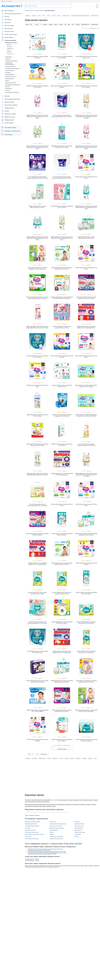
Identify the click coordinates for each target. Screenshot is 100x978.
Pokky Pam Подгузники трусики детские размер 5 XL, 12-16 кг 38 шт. (37, 622)
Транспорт (8, 22)
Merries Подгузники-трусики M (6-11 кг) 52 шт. (86, 268)
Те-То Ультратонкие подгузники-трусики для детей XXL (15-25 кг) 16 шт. (37, 177)
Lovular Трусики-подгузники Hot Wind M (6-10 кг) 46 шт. (61, 534)
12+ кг (39, 15)
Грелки (51, 834)
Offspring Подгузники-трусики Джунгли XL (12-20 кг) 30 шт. (86, 237)
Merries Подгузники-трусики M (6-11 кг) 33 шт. (86, 177)
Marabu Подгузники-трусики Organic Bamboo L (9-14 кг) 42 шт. (61, 268)
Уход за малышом (10, 70)
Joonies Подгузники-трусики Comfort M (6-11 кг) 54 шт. (86, 86)
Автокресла (8, 19)
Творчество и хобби (10, 114)
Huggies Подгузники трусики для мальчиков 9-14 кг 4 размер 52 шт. (62, 652)
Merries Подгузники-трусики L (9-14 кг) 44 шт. (86, 505)
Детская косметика (10, 66)
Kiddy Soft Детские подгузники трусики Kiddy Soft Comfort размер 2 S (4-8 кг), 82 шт (37, 238)
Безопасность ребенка (11, 105)
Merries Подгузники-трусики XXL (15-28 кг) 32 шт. (62, 356)
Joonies (49, 758)
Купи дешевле (8, 134)
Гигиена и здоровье (10, 40)
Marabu (66, 758)
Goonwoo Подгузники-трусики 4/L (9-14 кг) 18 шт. (62, 86)
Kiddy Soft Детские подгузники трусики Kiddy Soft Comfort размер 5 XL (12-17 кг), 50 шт (86, 475)
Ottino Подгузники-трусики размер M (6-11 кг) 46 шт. (61, 740)
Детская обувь (9, 28)
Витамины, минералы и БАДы (32, 821)
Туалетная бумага (10, 74)
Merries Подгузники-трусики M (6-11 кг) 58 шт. (86, 356)
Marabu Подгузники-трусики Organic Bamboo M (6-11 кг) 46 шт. (61, 563)
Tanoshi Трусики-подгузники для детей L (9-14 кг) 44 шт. (62, 206)
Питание (7, 96)
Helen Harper (10, 48)
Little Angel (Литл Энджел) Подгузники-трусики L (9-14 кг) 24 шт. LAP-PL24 (86, 415)
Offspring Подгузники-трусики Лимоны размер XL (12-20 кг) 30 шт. (62, 681)
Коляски (7, 16)
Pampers (84, 758)
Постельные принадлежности (13, 13)
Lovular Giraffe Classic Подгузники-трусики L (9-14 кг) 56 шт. (37, 593)
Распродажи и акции (10, 127)
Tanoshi (90, 758)
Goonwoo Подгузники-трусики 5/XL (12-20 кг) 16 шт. (62, 386)
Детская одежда (9, 25)
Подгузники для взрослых (56, 838)
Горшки (7, 80)
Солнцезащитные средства (12, 68)
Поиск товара (26, 6)
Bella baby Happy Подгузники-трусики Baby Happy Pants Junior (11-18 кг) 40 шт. (37, 327)
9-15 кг (59, 15)
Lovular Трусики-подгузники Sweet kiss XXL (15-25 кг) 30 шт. (86, 740)
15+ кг (43, 15)
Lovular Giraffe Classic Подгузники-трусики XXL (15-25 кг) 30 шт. (86, 622)
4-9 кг (48, 15)
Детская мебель (9, 10)
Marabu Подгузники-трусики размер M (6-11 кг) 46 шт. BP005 (37, 710)
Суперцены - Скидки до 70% (12, 131)
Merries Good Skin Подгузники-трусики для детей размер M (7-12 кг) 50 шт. (37, 297)
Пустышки (8, 72)
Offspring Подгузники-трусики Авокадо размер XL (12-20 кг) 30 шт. (86, 534)
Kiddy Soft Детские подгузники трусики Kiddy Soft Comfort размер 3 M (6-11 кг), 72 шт (37, 147)
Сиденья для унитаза (10, 82)
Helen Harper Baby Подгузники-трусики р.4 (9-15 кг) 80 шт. (37, 534)
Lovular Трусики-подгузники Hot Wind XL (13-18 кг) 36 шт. (86, 593)
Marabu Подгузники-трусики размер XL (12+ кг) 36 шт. (37, 86)
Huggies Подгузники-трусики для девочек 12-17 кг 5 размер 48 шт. (37, 563)
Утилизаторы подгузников (32, 832)
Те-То (95, 758)
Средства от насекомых (56, 826)
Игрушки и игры (9, 31)
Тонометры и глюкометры (56, 836)
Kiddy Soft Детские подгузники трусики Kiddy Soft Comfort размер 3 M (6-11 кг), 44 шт (62, 238)
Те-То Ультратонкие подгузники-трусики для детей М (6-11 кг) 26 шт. (62, 177)
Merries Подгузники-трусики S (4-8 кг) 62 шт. (62, 505)
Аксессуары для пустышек (12, 92)
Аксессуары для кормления (12, 99)
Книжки (7, 111)
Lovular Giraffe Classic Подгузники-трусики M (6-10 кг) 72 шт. (62, 593)
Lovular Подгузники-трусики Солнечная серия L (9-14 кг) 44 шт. (86, 444)
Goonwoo (9, 46)
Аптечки (7, 90)
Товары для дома (9, 120)
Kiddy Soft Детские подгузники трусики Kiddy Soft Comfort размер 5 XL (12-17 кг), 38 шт (86, 117)
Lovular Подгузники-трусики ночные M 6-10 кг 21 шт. (86, 57)
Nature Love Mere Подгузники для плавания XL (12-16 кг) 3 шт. (61, 415)
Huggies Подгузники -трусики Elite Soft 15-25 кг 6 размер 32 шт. (62, 474)
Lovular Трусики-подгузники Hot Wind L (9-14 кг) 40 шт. (62, 57)
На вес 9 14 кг (66, 15)
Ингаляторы (28, 836)
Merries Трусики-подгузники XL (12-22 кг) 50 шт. (86, 563)
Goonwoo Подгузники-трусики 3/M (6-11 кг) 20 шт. (37, 57)
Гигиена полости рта (11, 76)
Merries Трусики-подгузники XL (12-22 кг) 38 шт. (37, 740)
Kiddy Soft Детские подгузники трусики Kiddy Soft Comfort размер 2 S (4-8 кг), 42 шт (86, 207)
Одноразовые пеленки (11, 61)
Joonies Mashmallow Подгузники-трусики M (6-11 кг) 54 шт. (61, 327)
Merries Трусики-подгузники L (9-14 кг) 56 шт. (37, 386)
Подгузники (8, 56)
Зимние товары (9, 37)
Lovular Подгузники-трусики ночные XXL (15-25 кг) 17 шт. (37, 652)
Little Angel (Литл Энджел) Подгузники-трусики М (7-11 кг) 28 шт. (86, 386)
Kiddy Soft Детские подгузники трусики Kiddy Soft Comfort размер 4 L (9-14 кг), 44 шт (86, 147)
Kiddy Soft (9, 44)
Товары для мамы (9, 108)
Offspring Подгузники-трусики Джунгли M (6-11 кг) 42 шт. (37, 206)
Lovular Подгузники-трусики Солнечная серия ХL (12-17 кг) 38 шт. (37, 505)
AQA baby (9, 52)
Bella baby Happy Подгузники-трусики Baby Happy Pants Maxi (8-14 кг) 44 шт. (37, 474)
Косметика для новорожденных (58, 823)
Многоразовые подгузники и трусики (34, 834)
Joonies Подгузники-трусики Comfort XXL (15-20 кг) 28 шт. (61, 622)
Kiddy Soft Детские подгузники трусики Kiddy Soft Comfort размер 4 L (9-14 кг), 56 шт (37, 117)
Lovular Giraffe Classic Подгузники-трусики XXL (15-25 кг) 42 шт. (86, 652)
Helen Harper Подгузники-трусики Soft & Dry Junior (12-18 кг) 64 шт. (86, 710)
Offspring (78, 758)
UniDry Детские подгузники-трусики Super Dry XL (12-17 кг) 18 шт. (86, 681)
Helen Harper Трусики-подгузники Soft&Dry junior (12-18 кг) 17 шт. (37, 268)
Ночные (34, 15)
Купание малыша (9, 102)
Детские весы (77, 830)
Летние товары (9, 123)
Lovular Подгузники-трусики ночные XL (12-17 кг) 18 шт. (37, 356)
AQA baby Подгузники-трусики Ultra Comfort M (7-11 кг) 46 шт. (62, 146)
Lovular (9, 50)
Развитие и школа (10, 117)
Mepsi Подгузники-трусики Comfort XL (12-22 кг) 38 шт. (37, 415)
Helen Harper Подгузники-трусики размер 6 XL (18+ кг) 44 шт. (62, 710)
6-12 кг (53, 15)
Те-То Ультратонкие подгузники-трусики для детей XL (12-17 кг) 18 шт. (62, 116)
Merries (72, 758)
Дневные (28, 15)
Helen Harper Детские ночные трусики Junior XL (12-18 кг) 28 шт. (37, 681)
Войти (97, 7)
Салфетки (8, 58)
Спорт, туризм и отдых (11, 34)
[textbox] (48, 6)
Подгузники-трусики (11, 42)
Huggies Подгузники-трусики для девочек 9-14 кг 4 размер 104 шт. (86, 327)
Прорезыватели (9, 78)
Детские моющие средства (57, 828)
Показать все (11, 53)
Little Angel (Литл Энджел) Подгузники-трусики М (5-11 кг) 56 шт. (37, 444)
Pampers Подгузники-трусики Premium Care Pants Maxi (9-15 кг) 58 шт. (62, 297)
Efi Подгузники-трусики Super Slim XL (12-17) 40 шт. (61, 444)
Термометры (8, 88)
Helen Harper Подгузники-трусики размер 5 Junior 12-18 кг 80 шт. (86, 297)
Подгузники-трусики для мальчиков (80, 15)
